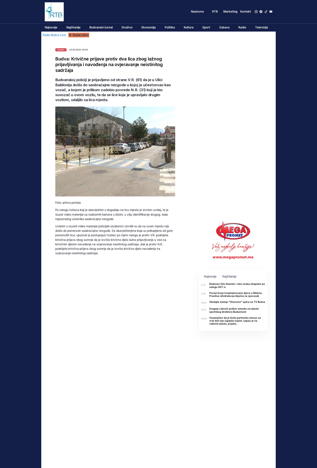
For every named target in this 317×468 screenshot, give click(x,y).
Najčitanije (73, 27)
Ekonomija (148, 27)
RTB (215, 11)
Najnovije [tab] (210, 276)
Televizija (261, 27)
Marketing (230, 11)
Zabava (224, 27)
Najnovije (51, 27)
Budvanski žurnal (101, 27)
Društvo (127, 27)
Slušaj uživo (80, 35)
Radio (242, 27)
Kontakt (245, 11)
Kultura (189, 27)
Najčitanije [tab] (229, 276)
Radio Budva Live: (55, 35)
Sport (206, 27)
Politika (170, 27)
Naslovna (197, 11)
